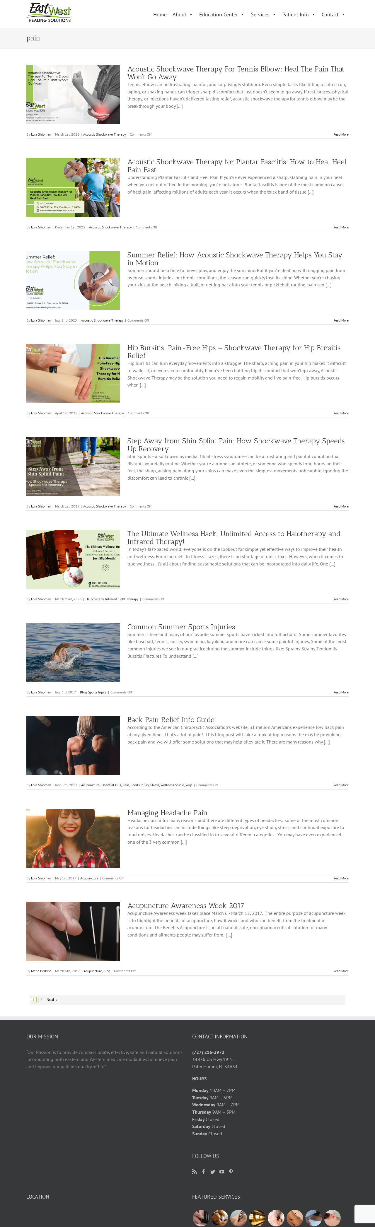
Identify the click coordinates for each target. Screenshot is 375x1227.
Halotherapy (95, 599)
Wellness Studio (172, 785)
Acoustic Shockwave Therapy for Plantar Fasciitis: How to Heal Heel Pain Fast (237, 165)
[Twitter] (212, 1171)
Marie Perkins (41, 971)
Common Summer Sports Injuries (181, 626)
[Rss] (194, 1171)
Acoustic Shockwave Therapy (104, 134)
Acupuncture (90, 785)
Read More (341, 134)
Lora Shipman (41, 134)
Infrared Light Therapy (122, 599)
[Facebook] (203, 1171)
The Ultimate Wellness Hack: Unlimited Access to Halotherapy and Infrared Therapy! (233, 537)
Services (260, 14)
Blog (83, 692)
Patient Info (295, 14)
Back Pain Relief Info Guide (170, 719)
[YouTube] (221, 1171)
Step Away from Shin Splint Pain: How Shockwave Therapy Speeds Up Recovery (236, 444)
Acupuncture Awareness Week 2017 (185, 905)
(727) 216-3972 (208, 1052)
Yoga (188, 785)
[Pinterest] (231, 1171)
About (179, 14)
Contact (330, 14)
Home (160, 14)
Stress (154, 785)
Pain (125, 785)
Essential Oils (111, 785)
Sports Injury (97, 692)
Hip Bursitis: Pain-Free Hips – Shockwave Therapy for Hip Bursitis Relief (234, 351)
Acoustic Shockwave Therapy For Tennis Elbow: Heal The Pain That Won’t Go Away (236, 72)
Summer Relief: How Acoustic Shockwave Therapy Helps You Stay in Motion (234, 258)
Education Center (218, 14)
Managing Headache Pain (167, 812)
